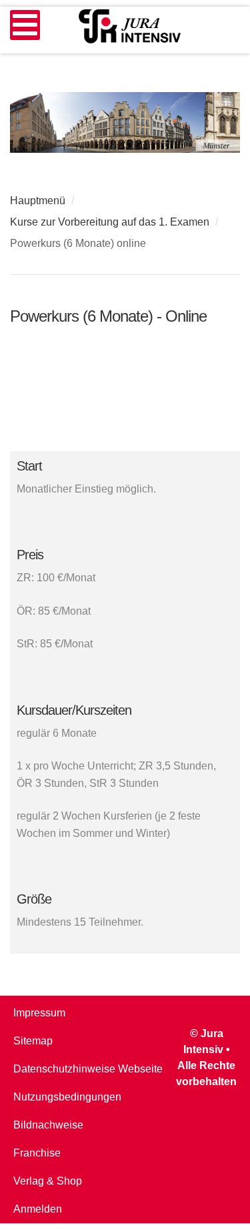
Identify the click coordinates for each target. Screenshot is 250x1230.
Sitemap (33, 1040)
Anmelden (37, 1209)
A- (232, 262)
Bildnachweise (48, 1125)
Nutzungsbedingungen (67, 1097)
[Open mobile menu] (25, 25)
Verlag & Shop (47, 1181)
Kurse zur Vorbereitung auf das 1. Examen (109, 222)
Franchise (37, 1153)
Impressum (39, 1012)
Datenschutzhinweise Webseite (88, 1068)
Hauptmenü (37, 200)
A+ (203, 262)
